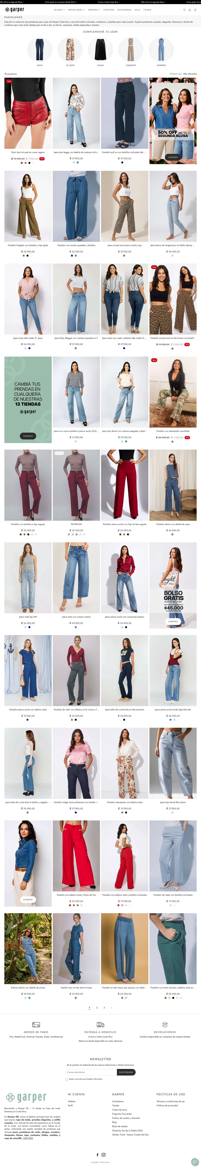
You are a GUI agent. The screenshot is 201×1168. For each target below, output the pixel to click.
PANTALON (76, 524)
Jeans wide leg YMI (28, 617)
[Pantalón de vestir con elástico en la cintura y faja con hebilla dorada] (76, 670)
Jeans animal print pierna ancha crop (125, 245)
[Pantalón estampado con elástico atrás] (124, 763)
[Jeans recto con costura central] (76, 577)
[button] (184, 10)
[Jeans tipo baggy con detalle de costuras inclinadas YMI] (76, 113)
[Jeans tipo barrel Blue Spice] (173, 763)
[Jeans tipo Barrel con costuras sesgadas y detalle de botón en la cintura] (124, 392)
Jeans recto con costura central (76, 617)
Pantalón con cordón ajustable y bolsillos (76, 245)
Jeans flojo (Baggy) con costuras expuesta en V (76, 338)
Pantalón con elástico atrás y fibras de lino (76, 895)
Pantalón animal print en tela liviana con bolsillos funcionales (173, 338)
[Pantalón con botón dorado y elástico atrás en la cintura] (173, 948)
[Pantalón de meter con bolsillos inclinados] (173, 855)
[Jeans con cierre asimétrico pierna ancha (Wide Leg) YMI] (76, 392)
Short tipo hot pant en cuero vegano (28, 152)
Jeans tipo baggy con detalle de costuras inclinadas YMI (76, 152)
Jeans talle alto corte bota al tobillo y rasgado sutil (28, 802)
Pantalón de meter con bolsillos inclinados (173, 895)
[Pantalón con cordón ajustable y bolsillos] (76, 206)
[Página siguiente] (112, 1008)
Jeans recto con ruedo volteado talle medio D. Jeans (124, 338)
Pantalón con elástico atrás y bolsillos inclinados (124, 895)
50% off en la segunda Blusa (152, 2)
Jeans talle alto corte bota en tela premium (124, 709)
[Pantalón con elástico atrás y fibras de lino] (76, 855)
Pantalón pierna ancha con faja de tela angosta (124, 524)
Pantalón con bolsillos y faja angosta (28, 524)
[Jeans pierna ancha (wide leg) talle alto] (173, 670)
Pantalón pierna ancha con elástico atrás (28, 709)
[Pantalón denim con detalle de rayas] (173, 485)
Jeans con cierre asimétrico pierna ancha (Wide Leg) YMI (76, 431)
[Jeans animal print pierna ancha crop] (124, 206)
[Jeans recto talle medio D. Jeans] (28, 299)
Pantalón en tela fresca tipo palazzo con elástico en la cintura (124, 987)
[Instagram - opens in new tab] (103, 1155)
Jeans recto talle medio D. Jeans (28, 338)
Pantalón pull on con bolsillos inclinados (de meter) (124, 152)
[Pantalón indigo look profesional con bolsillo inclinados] (76, 763)
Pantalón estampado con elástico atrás (124, 802)
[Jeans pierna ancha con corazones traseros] (124, 577)
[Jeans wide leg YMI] (28, 577)
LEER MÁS (28, 1138)
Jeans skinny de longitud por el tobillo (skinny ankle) (173, 245)
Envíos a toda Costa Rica (108, 2)
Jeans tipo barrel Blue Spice (173, 802)
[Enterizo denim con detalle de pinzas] (28, 948)
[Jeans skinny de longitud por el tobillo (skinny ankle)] (173, 206)
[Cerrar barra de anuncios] (198, 2)
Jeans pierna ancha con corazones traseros (124, 617)
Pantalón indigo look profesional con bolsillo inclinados (76, 802)
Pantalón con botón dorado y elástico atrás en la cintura (173, 987)
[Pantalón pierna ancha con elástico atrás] (28, 670)
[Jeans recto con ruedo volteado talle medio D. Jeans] (124, 299)
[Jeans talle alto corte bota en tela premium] (124, 670)
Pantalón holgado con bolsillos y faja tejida (28, 245)
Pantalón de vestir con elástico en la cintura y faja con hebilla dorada (76, 709)
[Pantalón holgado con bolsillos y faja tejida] (28, 206)
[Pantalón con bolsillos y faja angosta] (28, 485)
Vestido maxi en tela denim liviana (76, 987)
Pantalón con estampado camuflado (173, 431)
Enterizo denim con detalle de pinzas (28, 987)
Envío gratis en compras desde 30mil (60, 2)
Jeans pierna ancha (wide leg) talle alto (173, 709)
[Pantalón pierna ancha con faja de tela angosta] (124, 485)
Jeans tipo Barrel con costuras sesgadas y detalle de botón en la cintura (124, 431)
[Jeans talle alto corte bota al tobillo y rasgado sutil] (28, 763)
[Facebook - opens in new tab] (97, 1155)
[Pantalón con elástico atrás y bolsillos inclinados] (124, 855)
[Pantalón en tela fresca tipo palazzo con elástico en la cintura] (124, 948)
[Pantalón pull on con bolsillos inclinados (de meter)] (124, 113)
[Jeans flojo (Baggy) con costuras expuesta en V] (76, 299)
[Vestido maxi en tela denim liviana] (76, 948)
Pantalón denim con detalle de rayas (173, 524)
